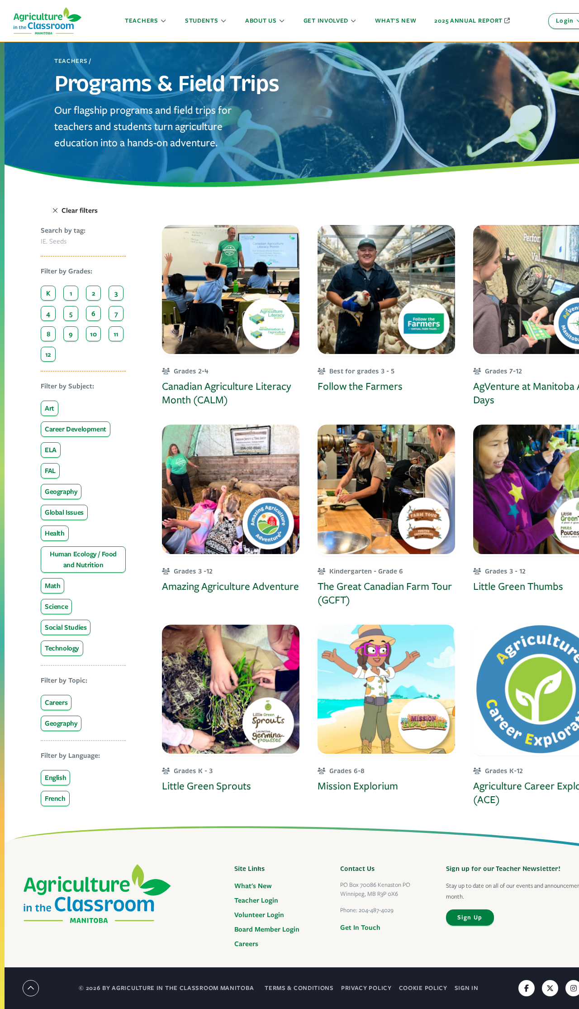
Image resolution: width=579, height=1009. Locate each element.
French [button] (55, 798)
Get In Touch (360, 927)
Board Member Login (266, 929)
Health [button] (55, 533)
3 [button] (116, 293)
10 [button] (93, 334)
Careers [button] (56, 703)
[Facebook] (526, 988)
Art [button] (49, 408)
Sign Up (470, 917)
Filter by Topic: (64, 680)
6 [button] (93, 314)
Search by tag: (63, 230)
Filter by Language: (70, 755)
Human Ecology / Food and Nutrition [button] (83, 559)
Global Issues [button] (64, 512)
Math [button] (52, 586)
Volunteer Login (259, 915)
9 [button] (71, 334)
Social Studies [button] (65, 627)
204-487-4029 (376, 910)
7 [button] (116, 314)
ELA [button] (51, 450)
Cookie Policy (423, 988)
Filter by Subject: (67, 386)
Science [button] (56, 607)
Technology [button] (62, 648)
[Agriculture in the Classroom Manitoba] (97, 893)
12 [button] (48, 354)
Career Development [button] (75, 429)
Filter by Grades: (66, 271)
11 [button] (116, 334)
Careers (246, 944)
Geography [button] (61, 492)
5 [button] (70, 314)
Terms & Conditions (299, 988)
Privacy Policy (366, 988)
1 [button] (71, 293)
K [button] (48, 293)
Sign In (467, 988)
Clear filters (80, 210)
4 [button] (48, 314)
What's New (253, 886)
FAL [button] (50, 471)
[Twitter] (550, 988)
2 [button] (93, 293)
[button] (146, 21)
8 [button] (48, 334)
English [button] (55, 778)
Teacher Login (256, 900)
